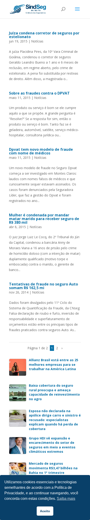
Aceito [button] (45, 511)
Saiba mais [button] (66, 498)
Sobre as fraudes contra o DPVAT (39, 93)
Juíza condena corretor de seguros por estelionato (44, 35)
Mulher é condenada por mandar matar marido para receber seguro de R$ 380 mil (44, 218)
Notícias (37, 41)
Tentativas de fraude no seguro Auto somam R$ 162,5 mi (43, 286)
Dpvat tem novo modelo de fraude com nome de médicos (41, 151)
